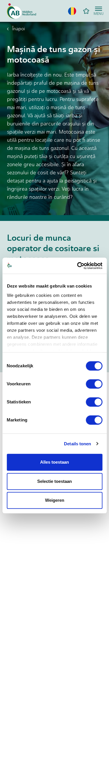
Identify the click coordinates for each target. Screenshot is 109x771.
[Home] (21, 11)
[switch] (94, 384)
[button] (72, 11)
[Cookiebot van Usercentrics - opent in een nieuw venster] (77, 266)
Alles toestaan (54, 462)
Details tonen (77, 443)
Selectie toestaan (54, 481)
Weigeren (54, 500)
